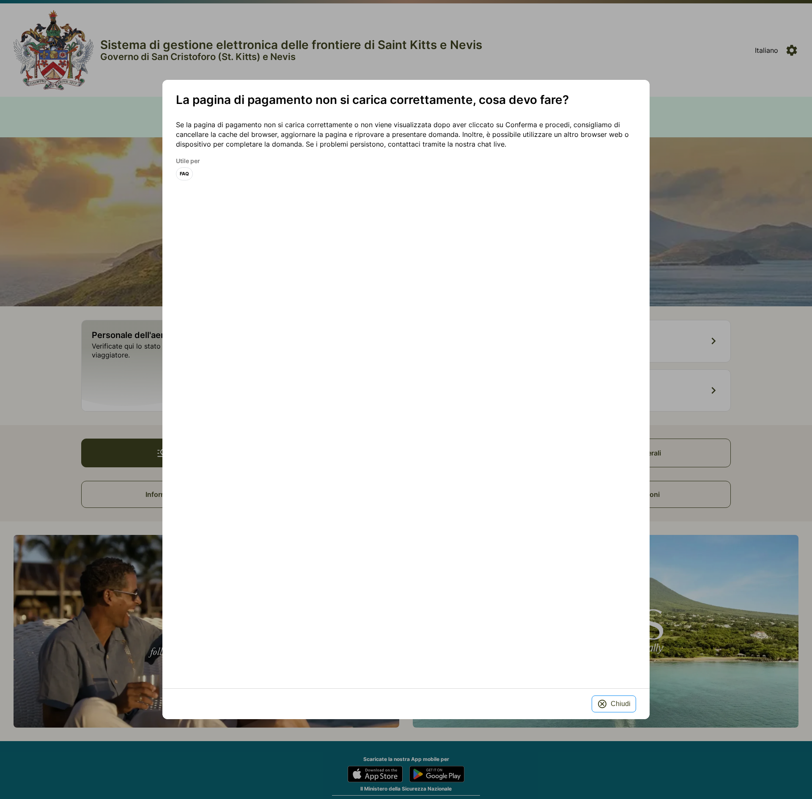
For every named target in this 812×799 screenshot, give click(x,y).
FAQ (184, 174)
